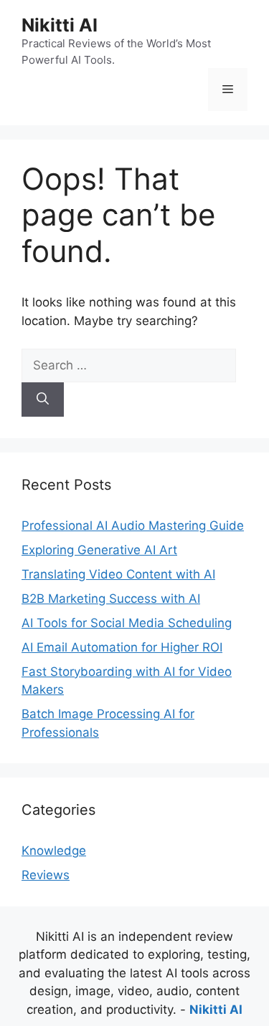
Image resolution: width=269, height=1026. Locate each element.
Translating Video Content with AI (118, 574)
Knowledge (54, 850)
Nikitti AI (60, 25)
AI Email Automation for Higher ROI (122, 647)
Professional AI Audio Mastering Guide (133, 525)
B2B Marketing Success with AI (111, 598)
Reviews (46, 875)
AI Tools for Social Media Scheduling (127, 623)
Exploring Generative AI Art (99, 550)
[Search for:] (129, 365)
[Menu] (227, 89)
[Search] (43, 399)
